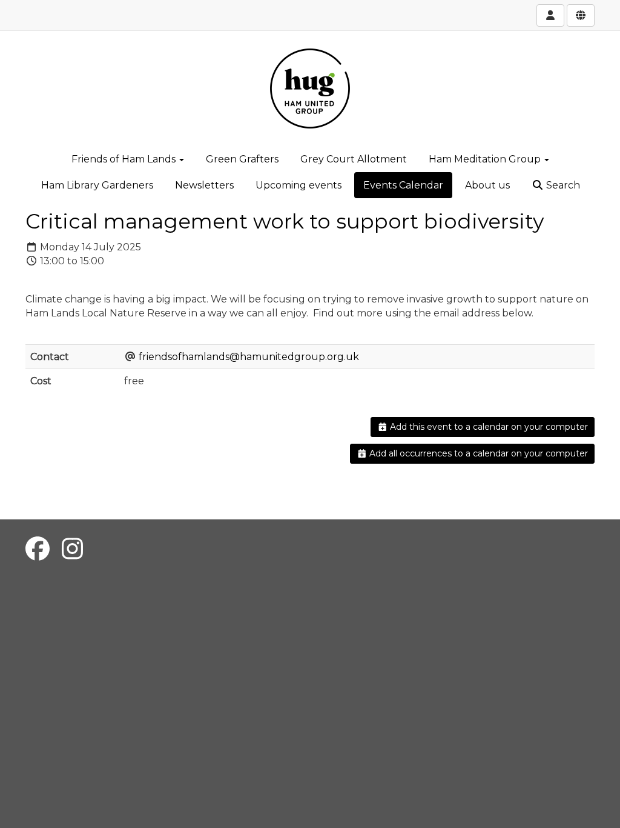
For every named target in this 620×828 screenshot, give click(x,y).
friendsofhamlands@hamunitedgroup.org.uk (249, 356)
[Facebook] (37, 549)
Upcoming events (298, 185)
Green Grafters (242, 159)
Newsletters (204, 185)
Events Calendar (403, 185)
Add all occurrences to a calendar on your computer (477, 453)
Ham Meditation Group (486, 159)
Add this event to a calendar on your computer (488, 426)
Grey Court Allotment (353, 159)
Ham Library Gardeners (97, 185)
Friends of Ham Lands (124, 159)
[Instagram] (72, 549)
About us (487, 185)
